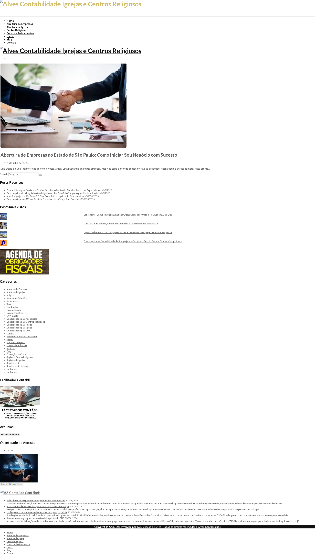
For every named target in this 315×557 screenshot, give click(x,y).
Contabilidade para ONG (19, 330)
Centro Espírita (14, 309)
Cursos (10, 333)
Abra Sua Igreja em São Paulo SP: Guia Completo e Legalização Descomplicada (46, 196)
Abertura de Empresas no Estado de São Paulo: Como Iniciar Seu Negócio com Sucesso (88, 155)
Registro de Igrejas (16, 360)
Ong (9, 351)
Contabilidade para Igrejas (19, 324)
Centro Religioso (17, 30)
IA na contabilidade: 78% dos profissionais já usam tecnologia (38, 506)
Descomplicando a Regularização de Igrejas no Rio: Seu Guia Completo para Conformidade (52, 193)
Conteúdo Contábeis (24, 493)
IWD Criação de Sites (149, 526)
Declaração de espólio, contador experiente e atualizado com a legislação (121, 223)
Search (4, 174)
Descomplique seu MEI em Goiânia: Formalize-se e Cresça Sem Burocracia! (44, 199)
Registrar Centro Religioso (20, 357)
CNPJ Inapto (12, 315)
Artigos (10, 295)
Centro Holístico (15, 312)
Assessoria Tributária (17, 298)
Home (10, 20)
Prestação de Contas (17, 354)
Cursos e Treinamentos (20, 33)
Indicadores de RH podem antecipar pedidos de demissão (36, 500)
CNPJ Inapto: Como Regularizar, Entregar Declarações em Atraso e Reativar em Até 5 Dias (128, 214)
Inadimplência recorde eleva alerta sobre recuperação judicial (37, 512)
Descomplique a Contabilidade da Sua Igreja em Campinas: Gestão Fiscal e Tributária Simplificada (133, 241)
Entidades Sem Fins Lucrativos (22, 336)
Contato (11, 42)
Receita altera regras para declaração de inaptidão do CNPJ (35, 518)
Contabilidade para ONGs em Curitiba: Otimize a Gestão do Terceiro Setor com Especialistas (53, 190)
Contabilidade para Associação (22, 318)
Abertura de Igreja (17, 27)
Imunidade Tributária (17, 345)
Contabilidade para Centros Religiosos (26, 321)
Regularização (13, 363)
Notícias (11, 348)
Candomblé (13, 307)
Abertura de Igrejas (16, 292)
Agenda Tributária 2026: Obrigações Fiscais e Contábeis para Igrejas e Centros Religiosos (128, 232)
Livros (10, 36)
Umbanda (12, 369)
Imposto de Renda (16, 342)
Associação (12, 301)
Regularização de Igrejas (18, 366)
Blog (9, 39)
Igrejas (10, 339)
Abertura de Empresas (20, 23)
